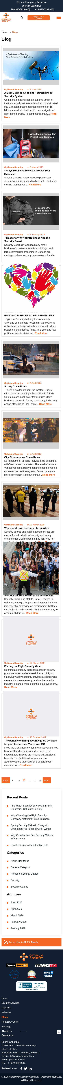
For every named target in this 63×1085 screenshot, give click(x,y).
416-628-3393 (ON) (44, 9)
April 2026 (16, 909)
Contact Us (7, 1035)
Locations (6, 1007)
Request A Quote (38, 17)
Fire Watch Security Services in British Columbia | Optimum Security (31, 807)
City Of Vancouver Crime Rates (22, 457)
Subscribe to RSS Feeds (23, 942)
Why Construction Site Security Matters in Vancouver (32, 837)
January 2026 (18, 928)
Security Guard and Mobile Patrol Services (28, 595)
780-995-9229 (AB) (20, 9)
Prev (6, 780)
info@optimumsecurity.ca (21, 1056)
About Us (7, 1031)
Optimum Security (13, 89)
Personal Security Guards (25, 873)
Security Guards (19, 886)
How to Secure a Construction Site (29, 845)
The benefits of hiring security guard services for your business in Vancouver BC (30, 742)
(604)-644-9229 (16, 1059)
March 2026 (17, 915)
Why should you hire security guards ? (26, 528)
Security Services (10, 1003)
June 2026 (16, 902)
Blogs (5, 1017)
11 (29, 780)
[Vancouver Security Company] (13, 17)
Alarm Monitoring (20, 861)
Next (47, 780)
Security (15, 880)
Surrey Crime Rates (15, 386)
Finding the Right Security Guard (23, 666)
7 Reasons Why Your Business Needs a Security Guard (27, 240)
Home (5, 32)
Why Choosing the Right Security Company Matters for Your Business (30, 817)
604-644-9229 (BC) (31, 6)
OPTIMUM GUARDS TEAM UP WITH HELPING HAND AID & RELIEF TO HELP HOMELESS (30, 314)
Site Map (6, 1026)
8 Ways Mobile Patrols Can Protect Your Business (27, 172)
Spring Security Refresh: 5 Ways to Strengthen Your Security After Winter (31, 827)
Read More (35, 184)
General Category (20, 867)
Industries (6, 1012)
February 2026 (19, 922)
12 (34, 780)
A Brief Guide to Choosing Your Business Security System (28, 94)
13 (40, 780)
